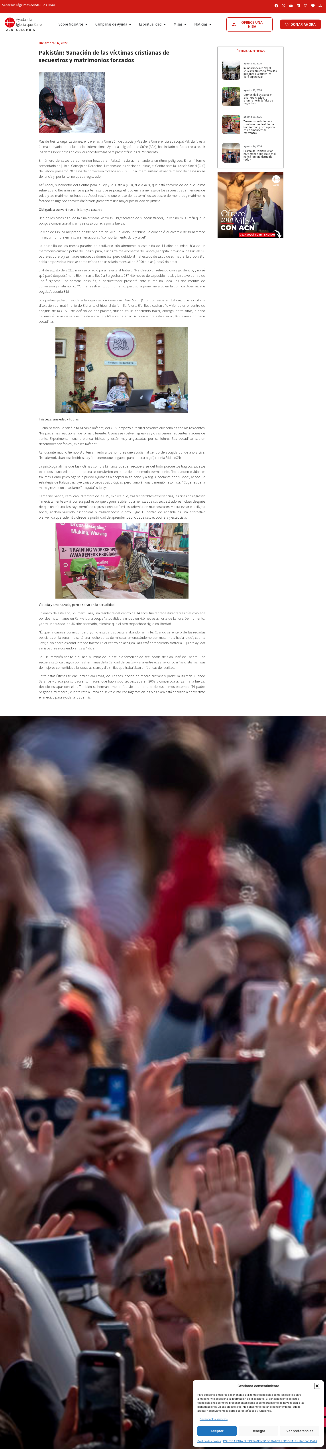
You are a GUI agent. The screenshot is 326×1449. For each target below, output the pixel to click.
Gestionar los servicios (214, 1419)
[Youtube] (291, 5)
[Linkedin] (298, 5)
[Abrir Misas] (185, 24)
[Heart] (312, 5)
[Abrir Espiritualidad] (165, 24)
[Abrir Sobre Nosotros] (86, 24)
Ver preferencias (299, 1431)
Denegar (258, 1431)
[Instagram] (305, 5)
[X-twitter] (283, 5)
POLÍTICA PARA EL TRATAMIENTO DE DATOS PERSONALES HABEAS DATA (270, 1441)
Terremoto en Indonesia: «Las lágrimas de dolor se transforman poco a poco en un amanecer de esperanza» (259, 127)
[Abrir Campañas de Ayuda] (130, 24)
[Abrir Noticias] (210, 24)
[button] (317, 1386)
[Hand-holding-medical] (320, 5)
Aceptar (217, 1431)
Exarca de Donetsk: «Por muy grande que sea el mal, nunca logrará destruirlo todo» (260, 155)
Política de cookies (209, 1441)
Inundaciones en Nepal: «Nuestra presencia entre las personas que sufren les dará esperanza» (260, 72)
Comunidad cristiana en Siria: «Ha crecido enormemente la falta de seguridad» (258, 99)
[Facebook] (276, 5)
